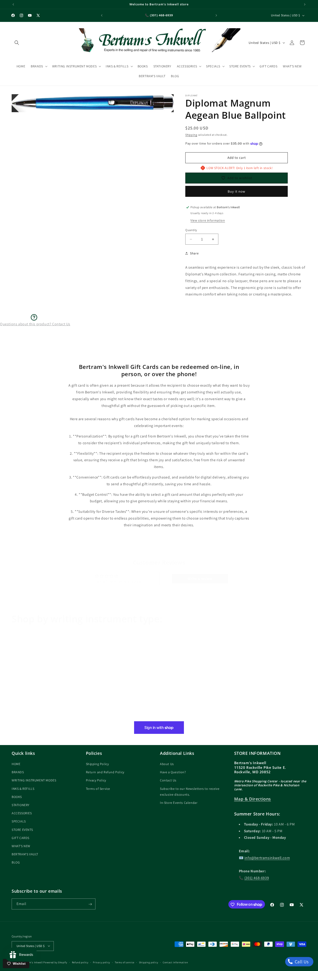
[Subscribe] (90, 904)
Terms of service (124, 962)
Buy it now (236, 191)
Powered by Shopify (55, 962)
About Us (167, 764)
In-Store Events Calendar (178, 803)
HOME (16, 764)
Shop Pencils (247, 715)
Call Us (301, 962)
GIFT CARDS (20, 838)
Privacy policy (101, 962)
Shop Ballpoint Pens (181, 715)
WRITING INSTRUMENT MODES (34, 780)
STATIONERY (21, 805)
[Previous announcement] (13, 4)
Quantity (191, 230)
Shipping (191, 134)
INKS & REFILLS (23, 789)
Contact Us (168, 780)
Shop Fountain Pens (33, 715)
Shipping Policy (97, 764)
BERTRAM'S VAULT (25, 854)
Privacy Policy (96, 780)
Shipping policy (148, 962)
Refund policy (80, 962)
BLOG (16, 862)
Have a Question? (173, 772)
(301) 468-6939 (256, 877)
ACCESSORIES (22, 813)
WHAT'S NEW (21, 846)
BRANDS (18, 772)
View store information (207, 220)
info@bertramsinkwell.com (267, 857)
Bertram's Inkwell (32, 962)
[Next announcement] (305, 4)
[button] (17, 43)
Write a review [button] (200, 578)
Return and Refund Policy (105, 772)
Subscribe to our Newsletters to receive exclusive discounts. (189, 792)
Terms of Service (98, 789)
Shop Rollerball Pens (108, 715)
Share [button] (194, 253)
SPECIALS (19, 821)
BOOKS (17, 797)
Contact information (175, 962)
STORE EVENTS (22, 830)
